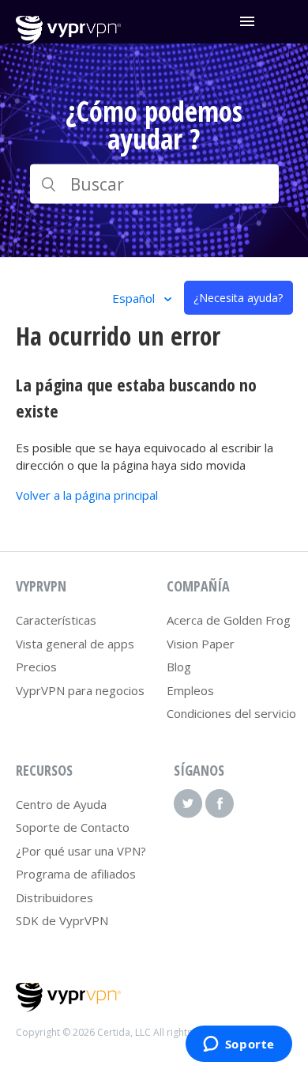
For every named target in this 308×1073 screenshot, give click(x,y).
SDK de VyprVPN (62, 920)
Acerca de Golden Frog (229, 620)
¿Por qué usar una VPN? (81, 851)
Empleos (190, 690)
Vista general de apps (75, 644)
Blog (179, 666)
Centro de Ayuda (61, 804)
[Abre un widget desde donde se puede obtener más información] (238, 1045)
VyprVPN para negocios (80, 690)
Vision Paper (201, 644)
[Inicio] (68, 40)
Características (56, 620)
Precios (36, 666)
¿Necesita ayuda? (238, 297)
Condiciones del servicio (231, 713)
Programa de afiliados (76, 874)
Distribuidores (54, 897)
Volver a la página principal (87, 495)
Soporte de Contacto (73, 827)
